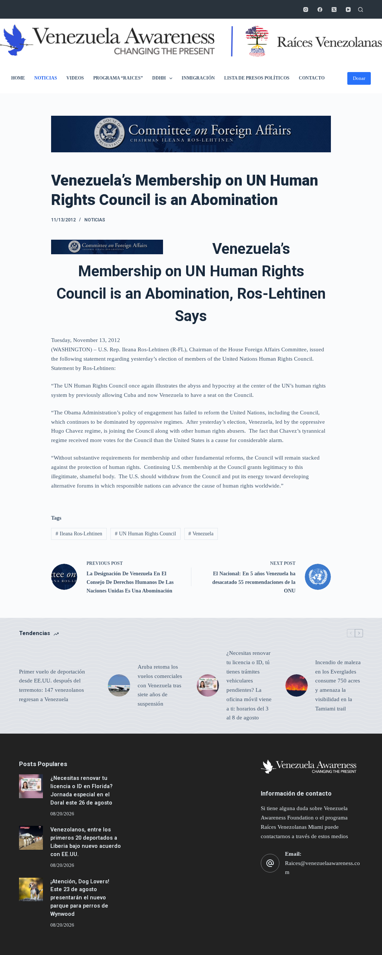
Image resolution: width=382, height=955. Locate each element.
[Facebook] (319, 9)
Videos (75, 78)
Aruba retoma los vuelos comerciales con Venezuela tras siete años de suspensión (160, 685)
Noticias (45, 78)
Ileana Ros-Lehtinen (79, 533)
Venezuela (200, 533)
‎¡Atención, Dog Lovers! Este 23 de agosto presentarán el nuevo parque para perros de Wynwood (79, 897)
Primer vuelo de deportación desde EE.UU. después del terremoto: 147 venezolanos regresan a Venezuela (52, 685)
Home (18, 78)
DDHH (159, 78)
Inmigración (198, 78)
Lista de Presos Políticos (256, 78)
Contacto (312, 78)
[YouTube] (348, 9)
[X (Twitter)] (334, 9)
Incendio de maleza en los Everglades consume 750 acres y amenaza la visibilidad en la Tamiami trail (338, 685)
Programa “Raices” (118, 78)
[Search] (360, 9)
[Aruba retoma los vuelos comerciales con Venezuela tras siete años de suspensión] (119, 685)
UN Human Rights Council (145, 533)
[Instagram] (305, 9)
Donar (359, 78)
